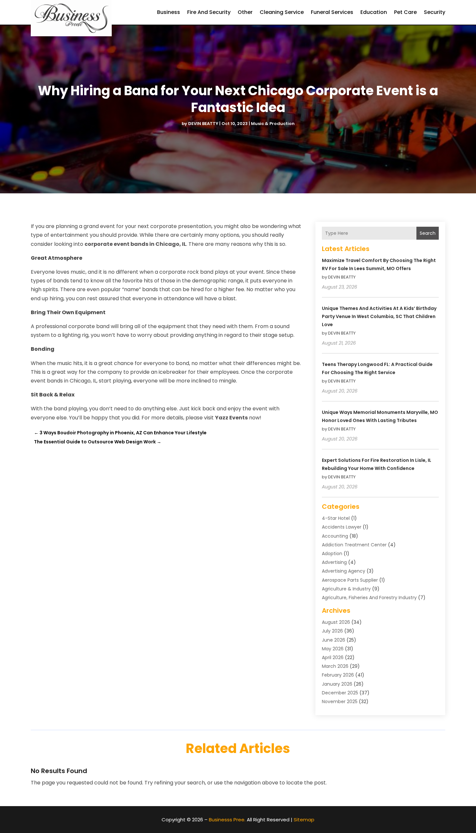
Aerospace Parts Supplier (350, 580)
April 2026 (333, 657)
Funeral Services (332, 12)
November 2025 (339, 701)
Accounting (335, 536)
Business (168, 12)
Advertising (334, 562)
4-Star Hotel (336, 518)
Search (428, 233)
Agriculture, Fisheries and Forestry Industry (369, 597)
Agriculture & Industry (346, 589)
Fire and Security (209, 12)
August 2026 (336, 622)
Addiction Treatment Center (354, 545)
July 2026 (332, 631)
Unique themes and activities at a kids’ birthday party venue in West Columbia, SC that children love (379, 316)
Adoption (332, 553)
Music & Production (273, 123)
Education (373, 12)
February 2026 (338, 675)
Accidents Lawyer (341, 527)
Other (245, 12)
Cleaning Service (282, 12)
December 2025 (340, 693)
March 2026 (335, 666)
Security (434, 12)
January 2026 (337, 684)
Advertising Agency (343, 571)
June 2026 (333, 640)
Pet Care (405, 12)
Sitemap (304, 819)
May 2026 (333, 648)
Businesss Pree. (227, 819)
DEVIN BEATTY (203, 123)
